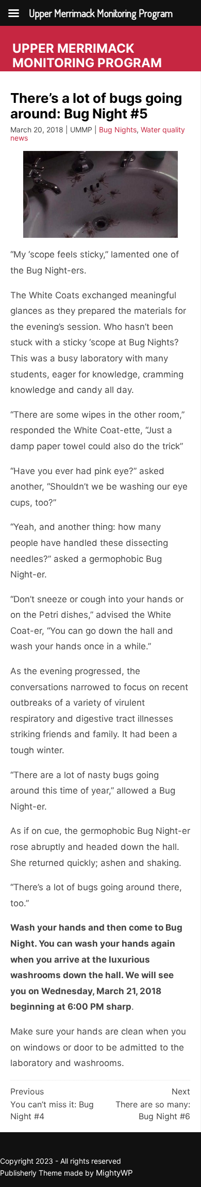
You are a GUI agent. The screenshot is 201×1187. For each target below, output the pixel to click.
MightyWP (114, 1173)
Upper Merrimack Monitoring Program (87, 55)
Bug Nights (118, 129)
